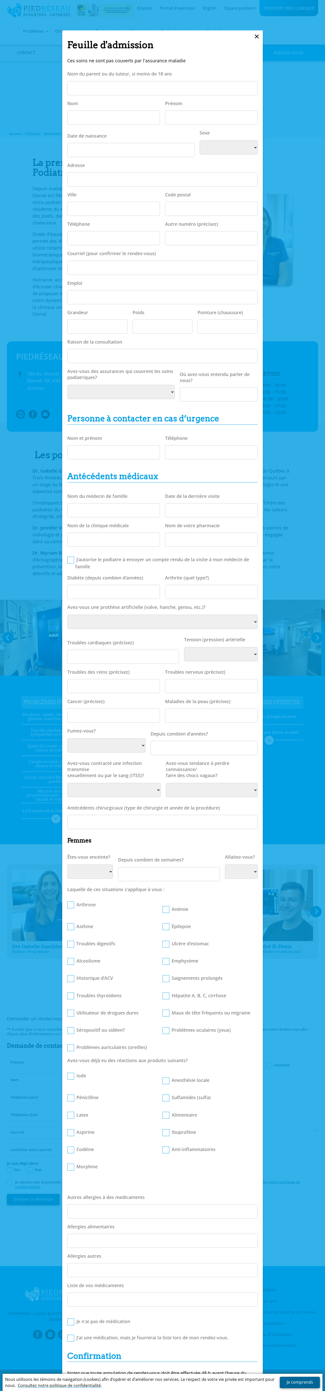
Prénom (173, 103)
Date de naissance (87, 136)
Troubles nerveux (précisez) (195, 672)
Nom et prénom (84, 438)
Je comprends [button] (300, 1382)
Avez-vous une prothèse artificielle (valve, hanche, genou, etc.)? (136, 607)
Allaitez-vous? (240, 857)
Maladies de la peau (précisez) (198, 701)
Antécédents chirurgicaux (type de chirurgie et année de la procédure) (143, 808)
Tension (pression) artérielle (214, 639)
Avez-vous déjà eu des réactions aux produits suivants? (127, 1060)
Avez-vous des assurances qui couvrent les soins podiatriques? (120, 374)
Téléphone (78, 224)
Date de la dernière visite (192, 496)
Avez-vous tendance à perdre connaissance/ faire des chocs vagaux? (197, 769)
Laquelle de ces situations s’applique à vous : (116, 889)
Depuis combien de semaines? (151, 860)
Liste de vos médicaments (95, 1285)
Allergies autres (84, 1256)
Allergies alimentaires (91, 1227)
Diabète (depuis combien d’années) (105, 578)
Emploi (74, 283)
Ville (71, 195)
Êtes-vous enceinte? (88, 857)
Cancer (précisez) (86, 701)
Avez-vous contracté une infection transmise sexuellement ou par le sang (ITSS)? (105, 769)
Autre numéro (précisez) (191, 224)
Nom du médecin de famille (97, 496)
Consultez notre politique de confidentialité (59, 1385)
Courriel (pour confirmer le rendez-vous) (111, 253)
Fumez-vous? (81, 731)
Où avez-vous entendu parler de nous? (215, 377)
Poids (138, 312)
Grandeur (77, 312)
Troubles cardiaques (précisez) (100, 643)
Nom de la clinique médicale (98, 525)
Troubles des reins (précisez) (98, 672)
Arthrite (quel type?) (187, 578)
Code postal (178, 195)
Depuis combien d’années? (179, 734)
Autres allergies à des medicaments (106, 1197)
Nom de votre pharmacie (192, 525)
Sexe (205, 133)
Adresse (76, 165)
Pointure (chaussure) (220, 312)
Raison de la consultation (94, 342)
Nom (72, 103)
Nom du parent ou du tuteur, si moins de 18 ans (119, 74)
